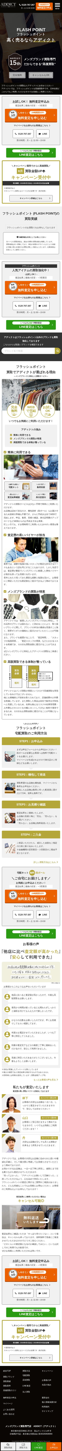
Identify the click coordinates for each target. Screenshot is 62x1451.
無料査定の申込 (44, 6)
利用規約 (45, 1407)
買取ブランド (8, 1377)
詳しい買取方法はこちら (45, 862)
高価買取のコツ (9, 1390)
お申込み (54, 1447)
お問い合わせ (8, 1414)
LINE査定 (38, 1447)
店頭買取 (26, 1380)
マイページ (8, 1404)
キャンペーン (47, 1371)
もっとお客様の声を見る (45, 1080)
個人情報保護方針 (49, 1402)
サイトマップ (47, 1411)
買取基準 (7, 1386)
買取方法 (23, 1447)
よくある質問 (8, 1410)
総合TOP (7, 1371)
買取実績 (8, 1447)
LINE (44, 134)
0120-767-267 (28, 5)
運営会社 (45, 1398)
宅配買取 (26, 1375)
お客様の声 (46, 1380)
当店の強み (46, 1385)
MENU (57, 8)
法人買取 (26, 1392)
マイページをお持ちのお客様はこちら (31, 125)
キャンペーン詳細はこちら (31, 198)
